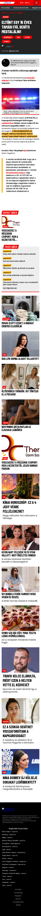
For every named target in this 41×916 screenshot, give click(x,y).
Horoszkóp (5, 8)
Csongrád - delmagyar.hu (11, 843)
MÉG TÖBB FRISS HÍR (10, 288)
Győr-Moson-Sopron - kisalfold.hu (13, 852)
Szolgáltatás (18, 902)
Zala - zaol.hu (7, 885)
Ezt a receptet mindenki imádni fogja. (19, 641)
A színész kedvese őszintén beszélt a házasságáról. (16, 560)
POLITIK (12, 13)
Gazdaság (18, 893)
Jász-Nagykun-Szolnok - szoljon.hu (14, 861)
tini (18, 37)
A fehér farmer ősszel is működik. (20, 601)
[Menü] (36, 3)
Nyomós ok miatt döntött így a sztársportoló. (20, 690)
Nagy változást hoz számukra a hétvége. (20, 516)
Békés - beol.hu (7, 837)
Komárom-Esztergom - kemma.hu (13, 864)
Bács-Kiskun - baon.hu (10, 832)
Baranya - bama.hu (9, 835)
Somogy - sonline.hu (9, 870)
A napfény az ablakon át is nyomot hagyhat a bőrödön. (18, 741)
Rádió (18, 905)
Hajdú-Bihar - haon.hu (10, 855)
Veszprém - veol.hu (8, 882)
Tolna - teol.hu (7, 876)
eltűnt (27, 37)
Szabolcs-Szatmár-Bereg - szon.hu (14, 873)
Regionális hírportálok (18, 829)
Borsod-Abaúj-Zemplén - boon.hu (13, 840)
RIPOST (4, 13)
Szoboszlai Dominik (21, 8)
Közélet (18, 890)
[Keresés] (32, 3)
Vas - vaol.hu (6, 879)
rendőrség (8, 37)
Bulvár (18, 899)
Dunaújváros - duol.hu (9, 846)
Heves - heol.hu (7, 858)
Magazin (18, 896)
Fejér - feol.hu (6, 849)
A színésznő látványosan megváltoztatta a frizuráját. (18, 787)
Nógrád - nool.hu (8, 867)
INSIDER (20, 13)
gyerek (6, 41)
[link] (5, 226)
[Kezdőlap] (7, 3)
